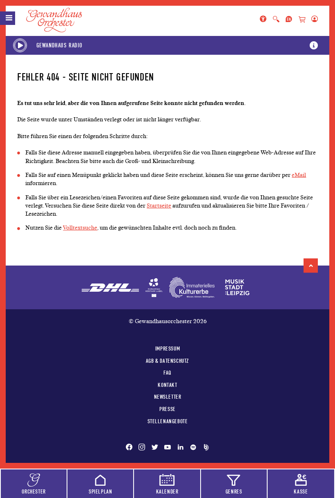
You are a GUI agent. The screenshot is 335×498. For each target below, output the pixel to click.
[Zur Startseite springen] (59, 20)
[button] (311, 266)
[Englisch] (288, 20)
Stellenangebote (167, 421)
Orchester (33, 491)
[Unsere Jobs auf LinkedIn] (180, 448)
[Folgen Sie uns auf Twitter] (154, 448)
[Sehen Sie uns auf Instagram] (141, 448)
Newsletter (167, 396)
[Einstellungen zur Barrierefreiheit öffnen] (265, 20)
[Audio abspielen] (20, 45)
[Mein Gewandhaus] (313, 20)
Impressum (167, 348)
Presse (167, 409)
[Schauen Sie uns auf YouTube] (167, 448)
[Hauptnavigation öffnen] (7, 18)
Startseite (159, 206)
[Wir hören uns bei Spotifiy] (193, 448)
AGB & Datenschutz (167, 360)
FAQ (167, 372)
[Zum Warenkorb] (301, 20)
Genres (234, 491)
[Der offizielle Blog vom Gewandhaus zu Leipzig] (205, 448)
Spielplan (100, 491)
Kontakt (167, 385)
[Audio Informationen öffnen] (314, 45)
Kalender (167, 491)
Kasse (301, 491)
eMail (299, 175)
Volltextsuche (80, 228)
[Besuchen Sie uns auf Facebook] (131, 448)
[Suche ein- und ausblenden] (276, 20)
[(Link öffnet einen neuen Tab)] (154, 287)
